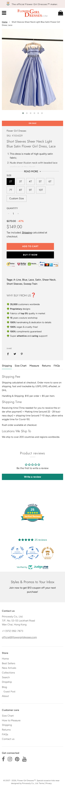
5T (40, 181)
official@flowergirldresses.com (19, 637)
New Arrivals (9, 667)
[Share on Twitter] (15, 353)
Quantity (12, 208)
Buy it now (30, 255)
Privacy (49, 783)
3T (20, 181)
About (5, 696)
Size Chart (21, 365)
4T (30, 181)
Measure (34, 365)
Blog (4, 687)
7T (10, 189)
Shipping (27, 232)
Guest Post (9, 691)
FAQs (57, 365)
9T (30, 189)
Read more (31, 171)
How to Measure (11, 720)
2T (10, 181)
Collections (8, 672)
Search (6, 677)
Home (4, 22)
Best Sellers (8, 663)
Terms (41, 783)
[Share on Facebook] (9, 353)
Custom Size (16, 198)
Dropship (7, 681)
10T (41, 189)
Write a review (32, 476)
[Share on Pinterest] (22, 353)
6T (50, 181)
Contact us (8, 738)
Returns (46, 365)
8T (20, 189)
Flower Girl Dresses (16, 130)
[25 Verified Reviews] (32, 527)
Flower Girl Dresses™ (26, 780)
